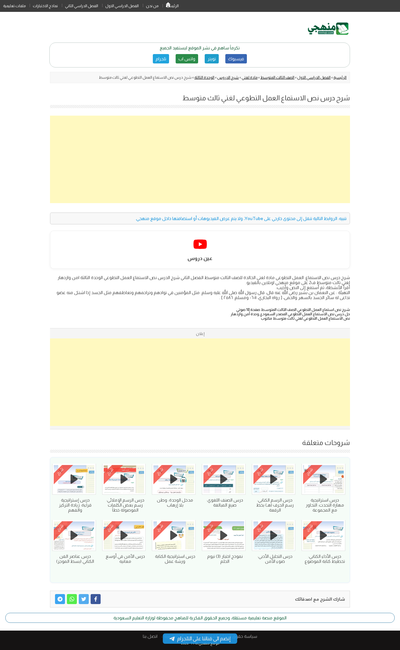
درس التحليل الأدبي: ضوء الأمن (275, 559)
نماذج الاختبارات (45, 6)
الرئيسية (168, 6)
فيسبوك (236, 58)
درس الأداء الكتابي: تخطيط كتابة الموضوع (325, 559)
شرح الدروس (228, 77)
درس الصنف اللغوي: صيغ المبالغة (225, 503)
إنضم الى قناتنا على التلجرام (204, 639)
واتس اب (186, 58)
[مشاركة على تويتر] (84, 599)
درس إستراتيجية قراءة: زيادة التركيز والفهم (75, 505)
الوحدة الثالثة (204, 77)
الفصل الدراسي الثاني (81, 6)
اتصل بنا (150, 636)
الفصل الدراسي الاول (122, 6)
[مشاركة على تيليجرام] (60, 599)
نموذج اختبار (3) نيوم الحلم (225, 559)
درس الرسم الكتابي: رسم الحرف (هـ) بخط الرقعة (275, 505)
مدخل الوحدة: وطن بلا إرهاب (175, 503)
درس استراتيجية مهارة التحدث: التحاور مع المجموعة (325, 505)
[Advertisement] (200, 159)
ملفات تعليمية (14, 6)
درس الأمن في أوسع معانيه (125, 559)
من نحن (152, 6)
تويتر (212, 58)
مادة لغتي (250, 77)
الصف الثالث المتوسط (277, 77)
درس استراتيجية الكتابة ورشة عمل (175, 559)
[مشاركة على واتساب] (72, 599)
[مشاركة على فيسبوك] (96, 599)
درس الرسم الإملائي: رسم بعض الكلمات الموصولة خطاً (125, 505)
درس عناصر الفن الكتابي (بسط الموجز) (75, 559)
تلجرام (161, 58)
